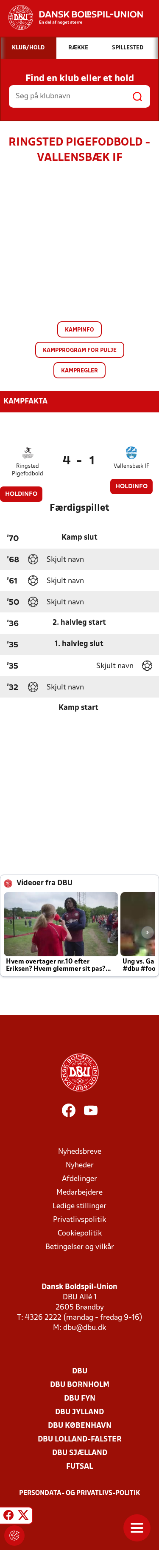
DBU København (80, 1426)
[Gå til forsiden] (71, 17)
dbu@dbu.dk (84, 1328)
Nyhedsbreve (79, 1151)
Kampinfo (79, 330)
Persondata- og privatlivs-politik (79, 1493)
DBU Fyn (79, 1398)
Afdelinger (79, 1179)
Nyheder (80, 1165)
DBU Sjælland (79, 1453)
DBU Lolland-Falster (80, 1439)
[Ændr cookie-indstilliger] (14, 1535)
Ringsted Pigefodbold (27, 470)
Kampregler (79, 371)
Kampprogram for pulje (80, 350)
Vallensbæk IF (131, 466)
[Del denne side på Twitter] (23, 1517)
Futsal (79, 1466)
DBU (79, 1371)
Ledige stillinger (79, 1206)
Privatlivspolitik (79, 1220)
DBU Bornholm (79, 1385)
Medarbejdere (79, 1192)
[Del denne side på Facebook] (8, 1517)
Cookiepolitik (80, 1233)
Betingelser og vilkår (79, 1247)
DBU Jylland (79, 1412)
